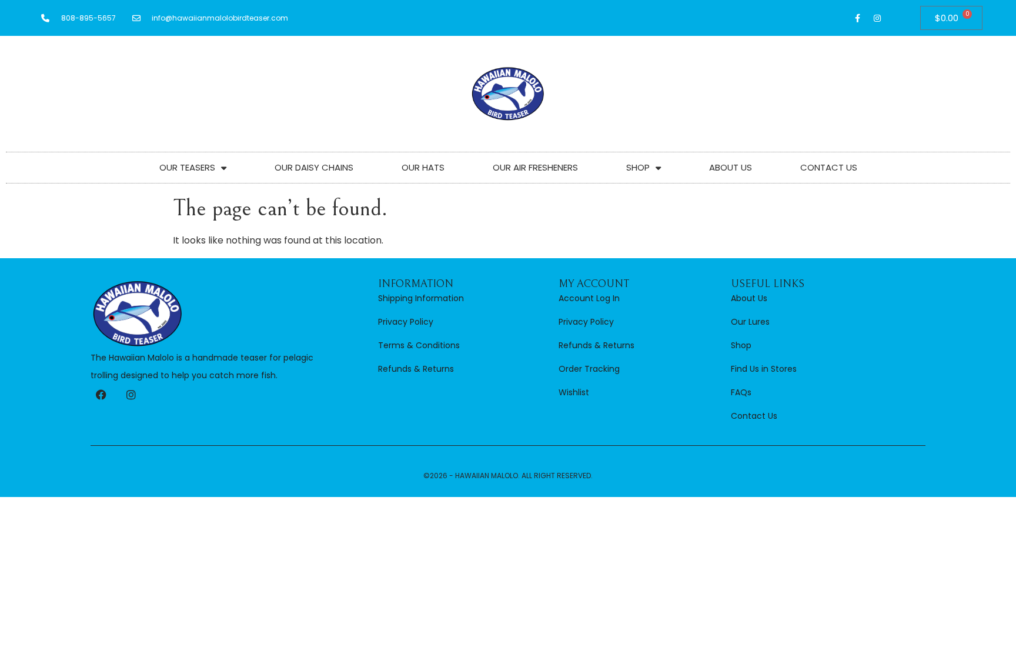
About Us (730, 167)
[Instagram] (877, 18)
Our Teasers (187, 167)
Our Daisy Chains (314, 167)
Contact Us (828, 167)
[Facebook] (101, 394)
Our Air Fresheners (535, 167)
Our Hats (423, 167)
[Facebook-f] (858, 18)
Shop (638, 167)
